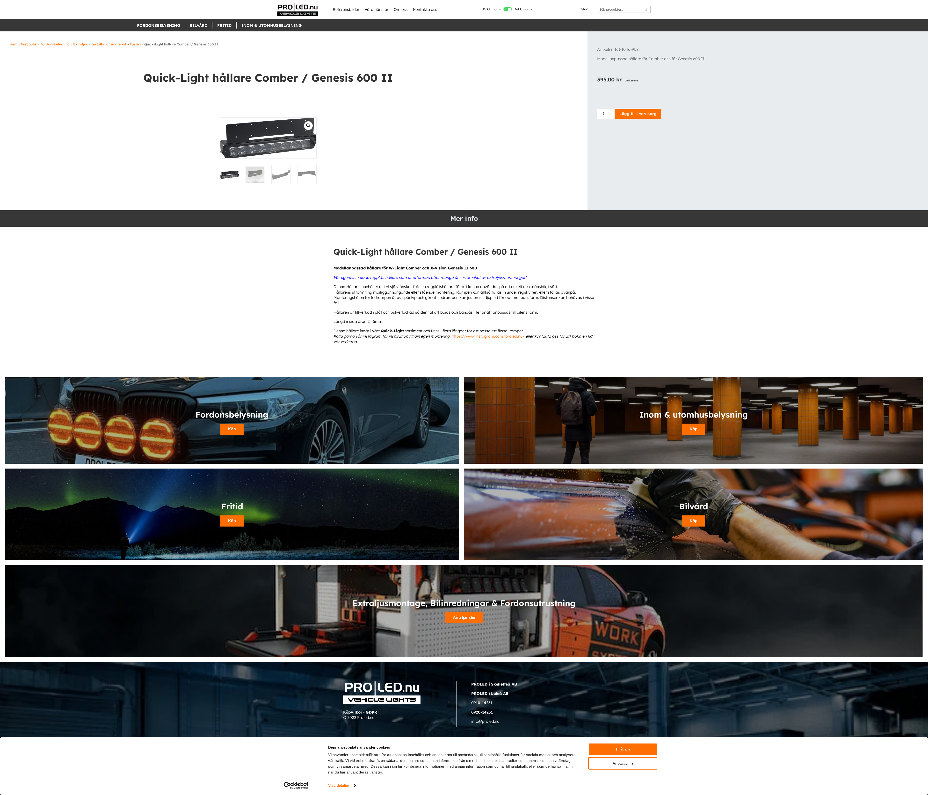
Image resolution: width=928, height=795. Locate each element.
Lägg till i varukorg (638, 113)
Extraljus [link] (80, 44)
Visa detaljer (338, 785)
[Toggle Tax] (507, 9)
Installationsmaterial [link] (108, 44)
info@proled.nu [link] (485, 721)
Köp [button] (232, 429)
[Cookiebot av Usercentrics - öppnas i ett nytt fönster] (296, 785)
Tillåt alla (622, 749)
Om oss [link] (401, 9)
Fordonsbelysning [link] (158, 25)
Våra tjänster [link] (376, 9)
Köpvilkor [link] (352, 712)
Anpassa (620, 763)
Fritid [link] (224, 25)
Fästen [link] (135, 44)
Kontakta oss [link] (425, 9)
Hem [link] (13, 44)
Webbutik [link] (29, 44)
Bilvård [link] (198, 25)
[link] (297, 9)
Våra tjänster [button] (464, 617)
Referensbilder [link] (346, 9)
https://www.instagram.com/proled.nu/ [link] (488, 336)
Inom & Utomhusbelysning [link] (271, 25)
